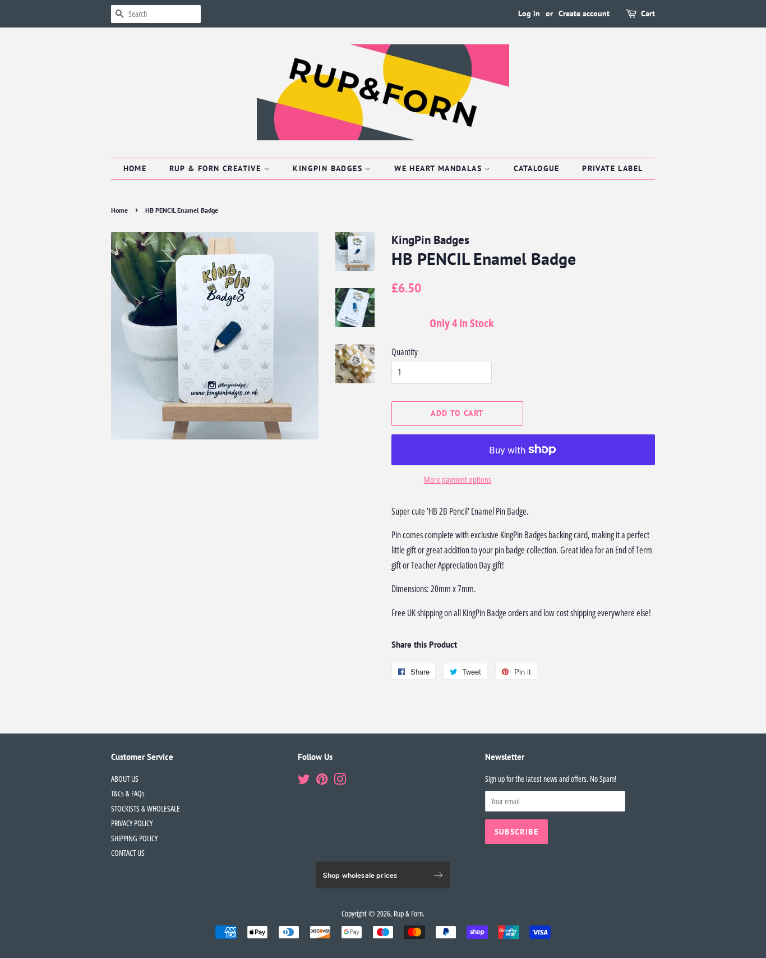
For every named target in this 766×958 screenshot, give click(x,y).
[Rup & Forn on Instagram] (340, 781)
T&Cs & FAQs (128, 793)
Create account (584, 13)
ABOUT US (125, 778)
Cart (648, 13)
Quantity (404, 352)
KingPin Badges (329, 168)
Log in (529, 13)
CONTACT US (128, 852)
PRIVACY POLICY (132, 823)
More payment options (457, 479)
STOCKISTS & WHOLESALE (145, 808)
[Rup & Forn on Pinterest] (322, 781)
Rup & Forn (408, 913)
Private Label (612, 168)
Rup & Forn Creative (216, 168)
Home (135, 168)
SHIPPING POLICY (134, 838)
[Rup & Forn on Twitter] (304, 781)
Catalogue (537, 168)
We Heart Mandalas (439, 168)
